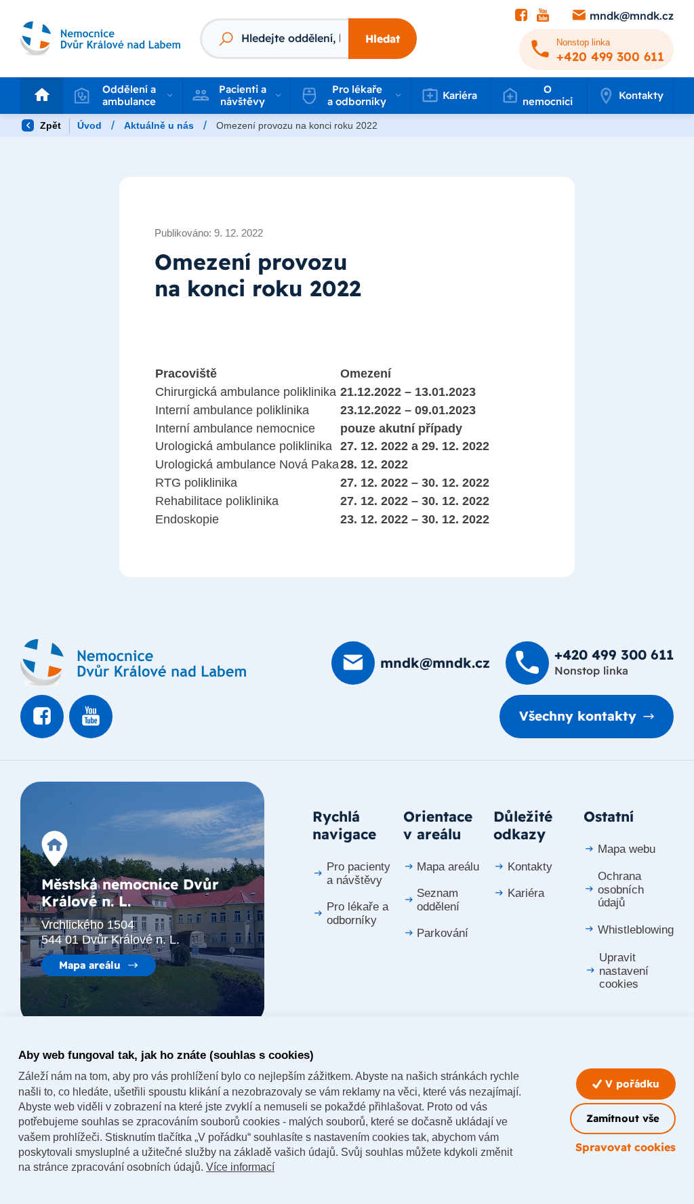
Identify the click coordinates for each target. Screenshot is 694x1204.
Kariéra (526, 893)
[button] (123, 95)
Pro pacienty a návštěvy (358, 873)
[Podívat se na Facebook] (521, 15)
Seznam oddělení (438, 900)
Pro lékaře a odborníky (357, 913)
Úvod (89, 125)
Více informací (240, 1167)
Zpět (49, 125)
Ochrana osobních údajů (621, 890)
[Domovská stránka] (133, 663)
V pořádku (630, 1083)
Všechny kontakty (577, 716)
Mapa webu (626, 849)
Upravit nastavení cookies (624, 971)
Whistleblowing (636, 929)
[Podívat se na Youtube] (543, 15)
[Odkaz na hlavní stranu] (100, 38)
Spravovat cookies (625, 1147)
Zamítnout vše (622, 1118)
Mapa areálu (90, 965)
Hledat (382, 38)
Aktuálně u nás (159, 125)
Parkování (442, 933)
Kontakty (641, 95)
